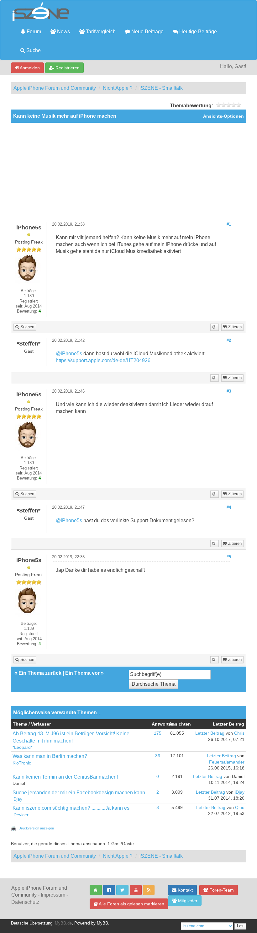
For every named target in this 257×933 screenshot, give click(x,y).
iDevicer (21, 814)
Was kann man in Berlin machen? (50, 756)
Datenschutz (25, 902)
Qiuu (239, 807)
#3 (229, 391)
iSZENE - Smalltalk (161, 88)
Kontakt (184, 890)
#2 (229, 340)
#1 (229, 224)
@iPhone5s (69, 353)
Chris (239, 733)
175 (157, 733)
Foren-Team (221, 890)
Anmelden (29, 67)
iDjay (17, 799)
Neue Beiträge (147, 31)
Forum (33, 31)
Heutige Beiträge (197, 31)
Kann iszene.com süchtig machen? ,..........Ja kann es (71, 808)
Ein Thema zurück (39, 673)
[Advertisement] (128, 170)
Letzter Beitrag (209, 733)
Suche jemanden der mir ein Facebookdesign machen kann (79, 792)
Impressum (53, 895)
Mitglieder (187, 900)
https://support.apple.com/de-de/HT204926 (103, 360)
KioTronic (22, 763)
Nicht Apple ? (118, 88)
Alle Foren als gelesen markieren (131, 903)
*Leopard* (22, 747)
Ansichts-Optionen (223, 116)
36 (157, 755)
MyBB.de (63, 923)
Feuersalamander (226, 762)
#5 (229, 557)
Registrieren (67, 67)
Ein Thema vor (82, 673)
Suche (33, 50)
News (63, 31)
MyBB (102, 923)
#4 (229, 507)
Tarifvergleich (100, 31)
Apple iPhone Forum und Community (54, 88)
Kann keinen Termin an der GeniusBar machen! (65, 777)
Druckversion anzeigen (36, 828)
